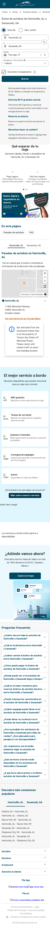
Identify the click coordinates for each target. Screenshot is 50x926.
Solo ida (11, 30)
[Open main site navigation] (4, 4)
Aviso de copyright (36, 910)
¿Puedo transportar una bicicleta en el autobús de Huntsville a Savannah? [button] (22, 701)
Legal (36, 907)
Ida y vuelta (30, 30)
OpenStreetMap (37, 294)
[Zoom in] (45, 273)
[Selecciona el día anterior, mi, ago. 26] (40, 55)
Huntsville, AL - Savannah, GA (16, 836)
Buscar (25, 79)
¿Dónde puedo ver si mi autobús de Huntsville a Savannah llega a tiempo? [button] (23, 677)
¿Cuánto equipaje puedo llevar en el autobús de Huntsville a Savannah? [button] (21, 711)
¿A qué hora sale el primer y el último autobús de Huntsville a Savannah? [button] (22, 775)
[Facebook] (7, 900)
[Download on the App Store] (35, 887)
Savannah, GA (34, 245)
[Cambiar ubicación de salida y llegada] (44, 42)
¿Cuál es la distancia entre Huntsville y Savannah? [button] (22, 647)
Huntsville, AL (16, 245)
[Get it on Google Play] (18, 887)
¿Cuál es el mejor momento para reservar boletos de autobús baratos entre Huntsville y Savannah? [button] (22, 689)
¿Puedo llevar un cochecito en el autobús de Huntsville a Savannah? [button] (21, 721)
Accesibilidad (26, 913)
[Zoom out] (45, 277)
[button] (25, 38)
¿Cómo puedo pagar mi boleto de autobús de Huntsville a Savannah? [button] (21, 667)
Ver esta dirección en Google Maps (23, 318)
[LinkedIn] (8, 900)
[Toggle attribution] (45, 294)
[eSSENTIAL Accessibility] (27, 900)
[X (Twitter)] (9, 900)
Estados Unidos (30, 12)
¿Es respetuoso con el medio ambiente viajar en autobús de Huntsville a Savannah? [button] (19, 749)
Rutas (15, 12)
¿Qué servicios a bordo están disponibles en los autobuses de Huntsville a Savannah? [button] (20, 763)
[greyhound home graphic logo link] (25, 4)
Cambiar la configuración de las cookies (28, 917)
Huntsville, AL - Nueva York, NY (17, 824)
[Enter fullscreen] (45, 286)
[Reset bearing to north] (45, 281)
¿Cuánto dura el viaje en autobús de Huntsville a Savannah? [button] (22, 637)
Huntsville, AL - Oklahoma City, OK (18, 840)
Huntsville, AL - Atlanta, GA (15, 815)
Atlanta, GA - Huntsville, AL (15, 811)
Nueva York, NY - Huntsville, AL (17, 820)
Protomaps (25, 294)
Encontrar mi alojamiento (20, 72)
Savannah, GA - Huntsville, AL (16, 828)
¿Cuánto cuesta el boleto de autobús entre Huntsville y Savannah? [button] (22, 657)
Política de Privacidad (17, 910)
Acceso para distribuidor (22, 907)
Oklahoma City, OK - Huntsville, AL (18, 832)
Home (5, 12)
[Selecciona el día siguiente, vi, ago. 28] (45, 55)
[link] (25, 582)
